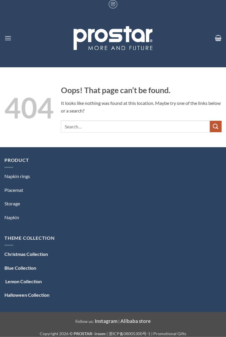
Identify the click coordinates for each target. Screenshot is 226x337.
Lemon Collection (23, 281)
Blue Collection (20, 268)
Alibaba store (135, 321)
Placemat (13, 190)
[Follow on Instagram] (113, 4)
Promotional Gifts (169, 333)
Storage (12, 203)
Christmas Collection (26, 254)
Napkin (11, 217)
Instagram (106, 321)
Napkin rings (17, 176)
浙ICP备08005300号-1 (130, 333)
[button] (7, 38)
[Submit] (216, 126)
